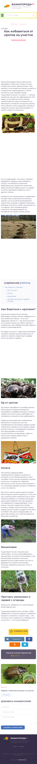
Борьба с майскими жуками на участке (17, 691)
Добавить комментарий (12, 727)
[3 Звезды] (15, 655)
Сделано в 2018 (14, 759)
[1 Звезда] (12, 655)
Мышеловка (11, 296)
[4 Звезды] (17, 655)
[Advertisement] (18, 62)
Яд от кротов (12, 290)
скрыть (25, 283)
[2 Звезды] (13, 655)
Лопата (10, 293)
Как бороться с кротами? (14, 287)
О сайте (15, 746)
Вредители (4, 687)
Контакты (21, 746)
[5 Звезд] (18, 655)
